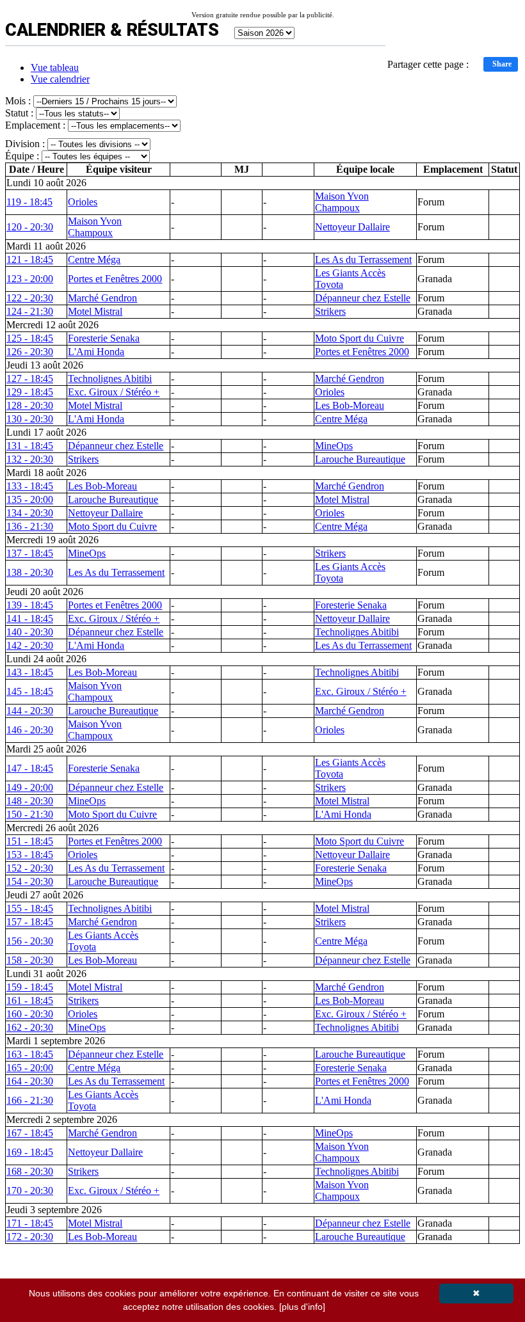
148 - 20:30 (29, 800)
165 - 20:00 (29, 1067)
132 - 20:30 (29, 459)
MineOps (334, 445)
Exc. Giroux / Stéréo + (113, 391)
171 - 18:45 (29, 1223)
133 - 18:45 (29, 486)
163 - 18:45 (29, 1054)
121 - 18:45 (29, 259)
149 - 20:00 (29, 787)
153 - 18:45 (29, 854)
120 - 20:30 (29, 226)
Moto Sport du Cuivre (359, 338)
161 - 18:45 (29, 1000)
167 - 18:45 (29, 1132)
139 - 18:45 (29, 605)
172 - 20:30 (29, 1236)
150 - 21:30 (29, 814)
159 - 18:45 (29, 987)
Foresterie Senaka (104, 338)
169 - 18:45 (29, 1152)
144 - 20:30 (29, 710)
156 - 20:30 (29, 941)
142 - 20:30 (29, 645)
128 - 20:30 (29, 405)
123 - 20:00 (29, 278)
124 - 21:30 (29, 311)
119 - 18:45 (29, 201)
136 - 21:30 (29, 526)
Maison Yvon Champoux (342, 202)
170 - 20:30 (29, 1190)
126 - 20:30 (29, 351)
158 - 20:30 (29, 960)
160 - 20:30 (29, 1013)
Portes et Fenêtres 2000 (115, 278)
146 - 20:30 (29, 729)
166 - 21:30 (29, 1100)
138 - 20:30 (29, 572)
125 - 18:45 (29, 338)
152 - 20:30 (29, 868)
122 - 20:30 (29, 297)
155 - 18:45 (29, 908)
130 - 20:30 (29, 418)
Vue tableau (55, 67)
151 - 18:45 (29, 841)
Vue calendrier (60, 79)
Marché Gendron (102, 297)
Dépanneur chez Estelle (362, 297)
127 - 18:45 (29, 378)
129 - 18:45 (29, 391)
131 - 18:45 (29, 445)
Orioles (82, 201)
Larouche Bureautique (360, 459)
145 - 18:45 (29, 691)
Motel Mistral (95, 311)
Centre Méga (94, 259)
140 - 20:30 (29, 631)
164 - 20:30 (29, 1081)
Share (502, 64)
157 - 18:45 (29, 921)
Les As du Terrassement (363, 259)
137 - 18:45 (29, 553)
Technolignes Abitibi (110, 378)
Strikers (330, 311)
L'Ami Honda (96, 351)
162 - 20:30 (29, 1027)
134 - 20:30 (29, 512)
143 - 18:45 (29, 672)
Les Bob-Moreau (349, 405)
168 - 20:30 (29, 1171)
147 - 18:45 (29, 768)
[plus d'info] (302, 1307)
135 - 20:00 (29, 499)
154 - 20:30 (29, 881)
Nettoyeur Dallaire (352, 226)
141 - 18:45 (29, 618)
